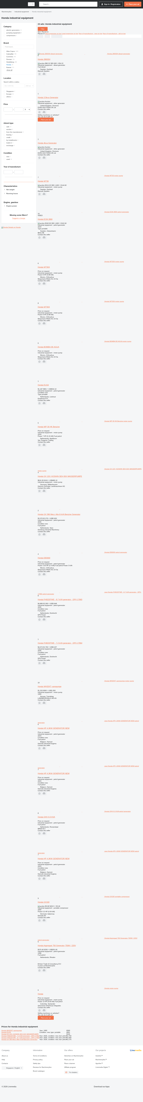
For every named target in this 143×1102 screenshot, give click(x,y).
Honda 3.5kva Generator (48, 97)
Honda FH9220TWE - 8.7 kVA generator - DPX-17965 (60, 600)
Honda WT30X (44, 267)
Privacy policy (38, 1059)
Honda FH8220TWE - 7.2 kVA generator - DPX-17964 (60, 643)
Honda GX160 (43, 902)
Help (3, 1059)
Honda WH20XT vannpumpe (49, 686)
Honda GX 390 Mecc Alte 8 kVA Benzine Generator (59, 514)
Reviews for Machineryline (42, 1067)
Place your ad (46, 120)
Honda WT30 (43, 181)
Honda (40, 994)
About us (5, 1056)
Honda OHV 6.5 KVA (46, 817)
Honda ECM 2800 (45, 219)
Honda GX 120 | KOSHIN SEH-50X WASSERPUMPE (60, 476)
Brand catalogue (39, 1071)
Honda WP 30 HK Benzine (49, 427)
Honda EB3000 (44, 558)
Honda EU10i (43, 385)
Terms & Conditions (40, 1056)
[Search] (41, 4)
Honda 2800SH (44, 59)
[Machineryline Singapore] (13, 4)
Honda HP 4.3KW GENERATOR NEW (53, 728)
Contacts (5, 1063)
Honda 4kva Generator (47, 143)
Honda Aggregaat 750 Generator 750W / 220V (57, 946)
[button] (40, 74)
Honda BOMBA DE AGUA (48, 347)
